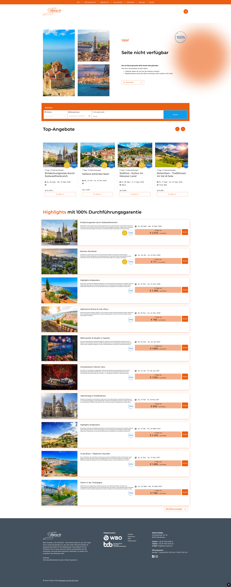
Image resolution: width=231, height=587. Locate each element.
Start (79, 2)
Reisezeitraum (75, 112)
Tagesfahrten (105, 2)
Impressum (131, 536)
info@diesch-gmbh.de (164, 546)
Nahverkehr (131, 2)
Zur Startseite (128, 82)
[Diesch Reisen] (52, 11)
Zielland (49, 112)
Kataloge (142, 2)
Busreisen (48, 108)
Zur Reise (59, 194)
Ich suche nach (99, 112)
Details (185, 232)
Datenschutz (132, 541)
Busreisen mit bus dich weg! (68, 580)
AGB (129, 539)
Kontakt (151, 2)
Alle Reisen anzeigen (174, 509)
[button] (177, 129)
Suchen (175, 114)
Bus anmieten (118, 2)
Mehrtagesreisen (90, 2)
